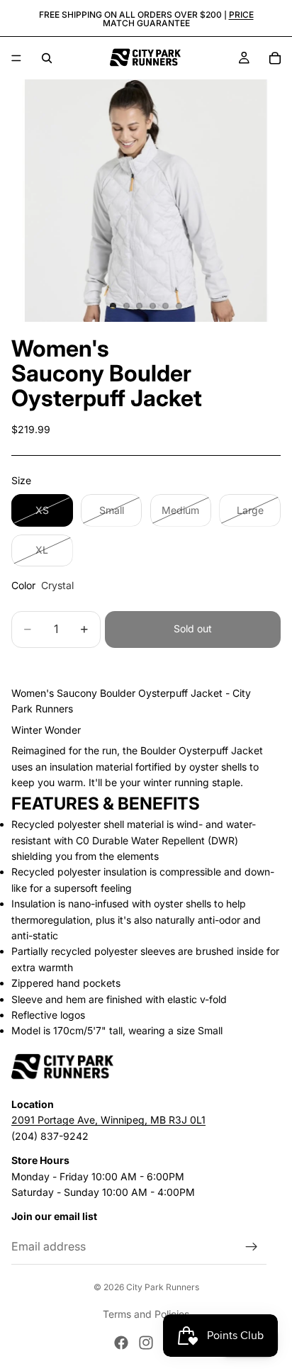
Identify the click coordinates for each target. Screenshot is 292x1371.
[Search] (46, 58)
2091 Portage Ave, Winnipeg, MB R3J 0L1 (108, 1120)
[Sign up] (251, 1246)
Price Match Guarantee (178, 18)
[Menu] (16, 58)
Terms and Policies (146, 1314)
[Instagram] (146, 1342)
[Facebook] (121, 1342)
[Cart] (275, 58)
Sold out (193, 628)
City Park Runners (162, 1287)
